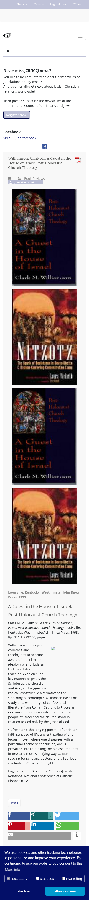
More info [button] (12, 870)
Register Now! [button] (16, 115)
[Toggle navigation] (80, 36)
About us (22, 4)
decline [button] (24, 891)
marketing (73, 879)
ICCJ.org (77, 4)
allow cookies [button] (65, 891)
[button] (19, 816)
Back (14, 803)
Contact (39, 4)
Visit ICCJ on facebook (19, 138)
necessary (18, 879)
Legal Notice (58, 4)
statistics (46, 879)
